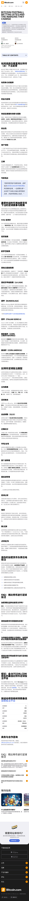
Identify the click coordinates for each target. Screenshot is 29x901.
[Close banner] (24, 434)
